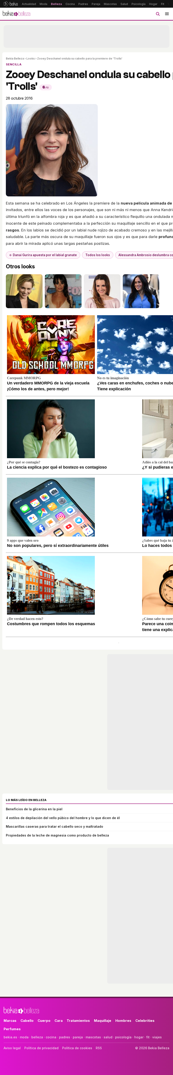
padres (64, 1037)
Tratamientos (78, 1020)
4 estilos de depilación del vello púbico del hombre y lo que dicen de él (63, 818)
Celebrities (145, 1020)
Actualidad (29, 4)
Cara (59, 1020)
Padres (83, 4)
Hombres (123, 1020)
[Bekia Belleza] (16, 14)
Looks (30, 58)
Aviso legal (12, 1048)
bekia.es (10, 1037)
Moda (43, 4)
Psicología (139, 4)
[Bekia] (11, 3)
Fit (162, 4)
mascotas (93, 1037)
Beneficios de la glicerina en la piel (34, 809)
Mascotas (110, 4)
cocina (51, 1037)
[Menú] (167, 13)
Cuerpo (44, 1020)
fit (148, 1037)
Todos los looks (97, 255)
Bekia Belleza (15, 58)
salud (108, 1037)
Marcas (10, 1020)
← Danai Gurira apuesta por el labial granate (43, 255)
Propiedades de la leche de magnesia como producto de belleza (57, 835)
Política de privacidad (41, 1048)
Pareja (96, 4)
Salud (124, 4)
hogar (138, 1037)
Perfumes (12, 1029)
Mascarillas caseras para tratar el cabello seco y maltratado (54, 826)
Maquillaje (102, 1020)
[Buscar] (158, 14)
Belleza (56, 4)
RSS (99, 1048)
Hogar (153, 4)
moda (24, 1037)
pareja (78, 1037)
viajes (157, 1037)
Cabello (27, 1020)
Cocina (70, 4)
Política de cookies (77, 1048)
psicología (123, 1037)
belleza (37, 1037)
